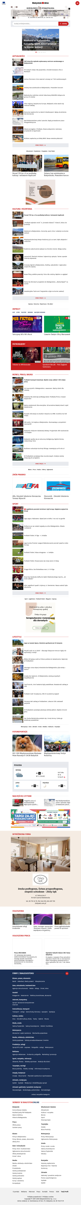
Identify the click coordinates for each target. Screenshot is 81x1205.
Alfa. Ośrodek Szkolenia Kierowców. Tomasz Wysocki (26, 497)
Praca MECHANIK (20, 953)
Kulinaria (50, 726)
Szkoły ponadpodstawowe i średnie (37, 1040)
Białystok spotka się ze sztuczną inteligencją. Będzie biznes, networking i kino (44, 440)
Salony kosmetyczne (32, 1026)
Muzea (46, 1019)
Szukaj (64, 24)
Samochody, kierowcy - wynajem (37, 1012)
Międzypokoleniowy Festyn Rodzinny (55, 754)
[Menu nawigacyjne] (77, 3)
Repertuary (43, 304)
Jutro (18, 312)
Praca (34, 469)
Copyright (27, 1199)
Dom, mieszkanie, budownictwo (23, 985)
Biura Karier (22, 1076)
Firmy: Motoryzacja (47, 1137)
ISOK (57, 1192)
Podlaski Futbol (40, 599)
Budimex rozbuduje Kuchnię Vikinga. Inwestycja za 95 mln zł (44, 448)
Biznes (30, 469)
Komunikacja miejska (19, 1110)
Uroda (40, 726)
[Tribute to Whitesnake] (26, 355)
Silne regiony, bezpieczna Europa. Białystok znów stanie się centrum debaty (44, 104)
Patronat (32, 1192)
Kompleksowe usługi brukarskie (19, 927)
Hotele (43, 1127)
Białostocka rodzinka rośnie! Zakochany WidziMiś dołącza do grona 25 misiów (44, 96)
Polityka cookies (48, 1197)
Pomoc (51, 1192)
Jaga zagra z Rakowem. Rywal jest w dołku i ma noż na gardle (44, 519)
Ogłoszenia (50, 469)
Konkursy (44, 1168)
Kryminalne (37, 151)
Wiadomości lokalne (48, 1107)
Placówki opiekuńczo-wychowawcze (40, 1076)
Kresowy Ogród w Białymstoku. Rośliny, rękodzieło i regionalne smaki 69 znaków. (45, 266)
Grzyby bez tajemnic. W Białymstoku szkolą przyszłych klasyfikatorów (42, 677)
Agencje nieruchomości (20, 988)
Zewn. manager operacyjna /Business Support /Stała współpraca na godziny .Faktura (43, 928)
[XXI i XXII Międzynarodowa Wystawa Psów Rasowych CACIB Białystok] (27, 743)
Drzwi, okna (44, 988)
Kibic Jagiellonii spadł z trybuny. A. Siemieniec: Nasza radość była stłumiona (46, 586)
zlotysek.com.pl (40, 903)
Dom (30, 726)
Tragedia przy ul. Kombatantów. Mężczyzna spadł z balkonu (30, 803)
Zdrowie (35, 726)
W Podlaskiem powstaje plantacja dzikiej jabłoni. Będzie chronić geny (45, 711)
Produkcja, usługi (18, 1044)
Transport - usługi (18, 1012)
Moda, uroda (17, 1023)
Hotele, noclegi (28, 1069)
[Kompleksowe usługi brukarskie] (22, 919)
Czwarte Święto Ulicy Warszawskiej (58, 334)
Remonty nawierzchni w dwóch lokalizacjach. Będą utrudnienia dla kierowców (45, 113)
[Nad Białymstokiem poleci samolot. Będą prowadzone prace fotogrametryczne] (49, 802)
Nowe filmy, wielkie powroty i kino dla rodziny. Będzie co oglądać (46, 274)
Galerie (40, 1019)
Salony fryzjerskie (18, 1026)
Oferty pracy (16, 1125)
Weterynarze (49, 1047)
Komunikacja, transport (20, 1009)
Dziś (13, 312)
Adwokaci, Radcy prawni (26, 981)
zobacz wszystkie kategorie (41, 1094)
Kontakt (44, 1192)
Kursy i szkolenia (18, 1181)
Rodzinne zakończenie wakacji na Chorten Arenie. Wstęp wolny (45, 249)
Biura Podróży (45, 1129)
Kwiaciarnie (25, 995)
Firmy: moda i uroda (48, 1146)
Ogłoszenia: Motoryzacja (49, 1139)
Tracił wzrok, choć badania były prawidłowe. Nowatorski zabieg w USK (46, 685)
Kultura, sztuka (17, 1016)
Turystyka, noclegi (19, 1066)
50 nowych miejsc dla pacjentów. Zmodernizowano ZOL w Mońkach (43, 70)
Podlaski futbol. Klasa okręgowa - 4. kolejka (38, 552)
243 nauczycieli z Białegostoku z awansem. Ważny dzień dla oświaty (44, 389)
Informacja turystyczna (42, 1069)
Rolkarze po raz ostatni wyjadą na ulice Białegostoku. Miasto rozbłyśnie (44, 527)
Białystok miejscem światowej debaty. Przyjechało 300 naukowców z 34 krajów (46, 431)
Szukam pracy (17, 1127)
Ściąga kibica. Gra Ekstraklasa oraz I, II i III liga (39, 569)
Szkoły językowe (17, 1040)
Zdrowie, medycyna (19, 1080)
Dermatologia (45, 1090)
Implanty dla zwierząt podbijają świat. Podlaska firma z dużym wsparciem (45, 398)
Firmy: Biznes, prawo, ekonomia (23, 1139)
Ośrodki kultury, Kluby (24, 1019)
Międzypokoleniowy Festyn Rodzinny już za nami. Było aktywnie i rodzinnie (45, 240)
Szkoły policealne (18, 1176)
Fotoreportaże (19, 732)
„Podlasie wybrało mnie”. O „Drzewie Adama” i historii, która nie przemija (45, 223)
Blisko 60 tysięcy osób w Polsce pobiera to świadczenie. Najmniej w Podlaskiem (45, 660)
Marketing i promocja (49, 1054)
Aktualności (18, 56)
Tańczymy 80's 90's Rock (22, 334)
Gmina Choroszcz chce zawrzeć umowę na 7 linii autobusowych (45, 79)
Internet (15, 1005)
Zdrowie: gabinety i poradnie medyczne (26, 1087)
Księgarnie (15, 995)
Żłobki (14, 1166)
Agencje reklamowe (18, 1054)
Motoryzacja (24, 726)
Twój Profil (64, 1192)
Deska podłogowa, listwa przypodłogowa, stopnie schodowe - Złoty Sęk (40, 890)
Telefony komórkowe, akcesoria (40, 995)
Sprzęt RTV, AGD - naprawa (21, 1047)
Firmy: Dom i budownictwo (21, 1149)
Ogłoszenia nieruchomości (21, 1151)
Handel (15, 992)
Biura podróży (17, 1069)
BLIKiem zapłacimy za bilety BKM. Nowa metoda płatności (43, 138)
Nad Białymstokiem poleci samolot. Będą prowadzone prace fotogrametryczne (44, 121)
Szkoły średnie (17, 1173)
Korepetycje (16, 1183)
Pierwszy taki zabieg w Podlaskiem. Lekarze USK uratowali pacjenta (43, 702)
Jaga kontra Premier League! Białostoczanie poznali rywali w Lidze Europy (46, 544)
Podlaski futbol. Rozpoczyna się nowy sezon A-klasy (41, 561)
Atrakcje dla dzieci (44, 1062)
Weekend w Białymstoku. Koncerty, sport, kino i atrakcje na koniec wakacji (46, 232)
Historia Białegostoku (19, 1117)
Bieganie (48, 599)
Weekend (30, 312)
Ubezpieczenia (40, 981)
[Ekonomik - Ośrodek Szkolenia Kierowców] (59, 486)
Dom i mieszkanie (18, 1146)
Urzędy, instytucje (18, 1073)
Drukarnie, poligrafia (34, 1054)
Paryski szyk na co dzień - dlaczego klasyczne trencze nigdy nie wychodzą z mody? (45, 651)
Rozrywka (44, 1160)
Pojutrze (23, 312)
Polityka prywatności (34, 1197)
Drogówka (44, 151)
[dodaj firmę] (67, 973)
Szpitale (20, 1083)
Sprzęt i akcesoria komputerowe (23, 1003)
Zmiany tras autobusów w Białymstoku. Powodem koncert (43, 88)
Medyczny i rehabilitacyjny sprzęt (36, 1083)
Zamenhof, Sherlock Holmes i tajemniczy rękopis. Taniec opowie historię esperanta (45, 257)
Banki (14, 981)
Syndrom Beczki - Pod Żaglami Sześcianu (55, 366)
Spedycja (52, 1012)
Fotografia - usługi (38, 1047)
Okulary (43, 1154)
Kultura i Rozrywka (22, 209)
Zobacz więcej (39, 145)
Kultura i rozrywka (47, 1112)
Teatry (35, 1019)
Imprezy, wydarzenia (48, 1163)
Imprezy (30, 304)
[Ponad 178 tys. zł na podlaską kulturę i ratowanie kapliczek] (27, 163)
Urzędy (14, 1076)
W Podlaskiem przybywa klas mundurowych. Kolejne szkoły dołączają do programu (44, 457)
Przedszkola (16, 1168)
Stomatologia (16, 1090)
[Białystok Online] (40, 3)
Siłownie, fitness (17, 1062)
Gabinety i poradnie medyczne (51, 1175)
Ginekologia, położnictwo (31, 1090)
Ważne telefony (17, 1115)
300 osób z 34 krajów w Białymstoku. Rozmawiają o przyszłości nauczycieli (45, 423)
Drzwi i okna (16, 1156)
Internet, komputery (19, 1000)
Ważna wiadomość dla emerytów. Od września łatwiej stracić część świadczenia (46, 406)
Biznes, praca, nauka (22, 375)
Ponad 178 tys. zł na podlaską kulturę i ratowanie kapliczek (24, 174)
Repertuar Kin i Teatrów (49, 1166)
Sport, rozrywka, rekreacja (21, 1059)
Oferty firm (16, 1142)
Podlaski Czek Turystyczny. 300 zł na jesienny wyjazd (41, 694)
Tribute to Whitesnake (21, 365)
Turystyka (57, 726)
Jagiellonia (32, 599)
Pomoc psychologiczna (48, 1178)
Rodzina (45, 726)
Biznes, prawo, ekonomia (21, 978)
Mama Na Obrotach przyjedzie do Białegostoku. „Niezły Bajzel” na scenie (46, 283)
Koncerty (36, 304)
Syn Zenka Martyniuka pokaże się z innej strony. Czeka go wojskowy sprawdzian (43, 719)
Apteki (14, 1083)
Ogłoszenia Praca (21, 936)
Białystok (15, 1107)
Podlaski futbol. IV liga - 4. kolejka (35, 535)
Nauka (39, 469)
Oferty (44, 469)
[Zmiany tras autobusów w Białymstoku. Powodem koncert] (59, 163)
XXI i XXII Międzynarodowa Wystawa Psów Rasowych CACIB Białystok (26, 754)
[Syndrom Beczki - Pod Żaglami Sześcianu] (57, 355)
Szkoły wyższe (17, 1178)
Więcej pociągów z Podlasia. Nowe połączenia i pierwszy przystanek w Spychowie (43, 130)
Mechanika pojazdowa (39, 1033)
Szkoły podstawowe (19, 1171)
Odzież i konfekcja (46, 1026)
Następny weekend (39, 312)
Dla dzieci (50, 304)
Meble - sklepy (34, 988)
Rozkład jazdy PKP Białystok (21, 1112)
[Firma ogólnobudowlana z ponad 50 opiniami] (64, 919)
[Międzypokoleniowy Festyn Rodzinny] (59, 743)
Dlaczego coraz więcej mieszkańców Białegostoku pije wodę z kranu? (44, 668)
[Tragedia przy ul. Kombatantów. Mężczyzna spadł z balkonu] (17, 802)
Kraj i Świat (52, 151)
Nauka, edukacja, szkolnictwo (23, 1037)
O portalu (16, 1192)
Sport (15, 504)
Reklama (15, 1051)
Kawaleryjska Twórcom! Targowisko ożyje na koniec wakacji (44, 291)
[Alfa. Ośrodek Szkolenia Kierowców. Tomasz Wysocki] (27, 486)
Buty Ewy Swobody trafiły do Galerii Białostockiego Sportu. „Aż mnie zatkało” (45, 578)
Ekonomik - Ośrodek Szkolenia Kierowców (56, 497)
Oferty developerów (19, 1154)
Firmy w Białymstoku (19, 1137)
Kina (13, 1019)
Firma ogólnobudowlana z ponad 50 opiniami (64, 927)
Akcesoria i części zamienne (21, 1033)
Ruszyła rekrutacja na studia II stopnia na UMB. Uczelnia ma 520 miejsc (45, 414)
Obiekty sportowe (31, 1062)
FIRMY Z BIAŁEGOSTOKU (23, 973)
